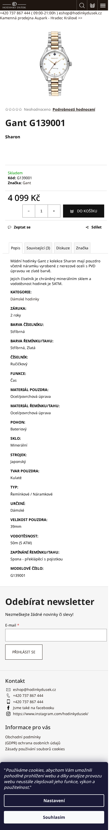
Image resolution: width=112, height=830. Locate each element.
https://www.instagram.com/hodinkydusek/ (50, 713)
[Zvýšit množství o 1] (54, 211)
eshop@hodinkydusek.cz (80, 12)
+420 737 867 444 (29, 12)
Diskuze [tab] (63, 247)
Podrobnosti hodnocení (74, 109)
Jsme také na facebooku (33, 707)
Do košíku (87, 210)
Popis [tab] (15, 247)
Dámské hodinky (24, 298)
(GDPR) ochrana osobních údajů (32, 742)
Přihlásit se (23, 651)
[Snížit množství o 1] (29, 211)
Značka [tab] (82, 247)
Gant (27, 182)
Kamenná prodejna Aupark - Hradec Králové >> (41, 17)
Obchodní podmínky (23, 736)
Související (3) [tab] (38, 247)
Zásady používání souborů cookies (35, 748)
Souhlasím (54, 817)
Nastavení (54, 800)
